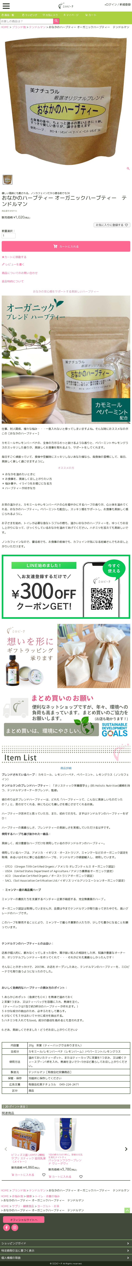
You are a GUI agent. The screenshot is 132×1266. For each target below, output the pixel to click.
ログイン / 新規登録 (118, 4)
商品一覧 (9, 15)
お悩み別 (17, 1196)
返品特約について (13, 281)
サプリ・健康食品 (23, 1206)
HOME (5, 27)
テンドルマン (37, 27)
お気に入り (52, 15)
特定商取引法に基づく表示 (17, 1250)
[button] (6, 1149)
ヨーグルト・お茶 (48, 1206)
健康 (29, 1196)
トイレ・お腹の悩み (47, 1196)
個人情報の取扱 (11, 1258)
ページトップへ (127, 1210)
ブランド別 (19, 27)
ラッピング (31, 15)
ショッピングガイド (13, 1243)
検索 (56, 21)
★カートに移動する (14, 257)
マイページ (72, 15)
